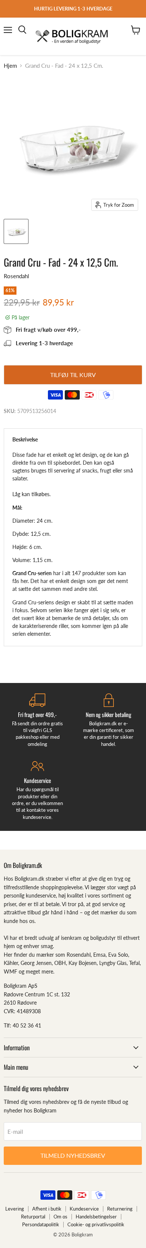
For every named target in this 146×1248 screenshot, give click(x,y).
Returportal (33, 1217)
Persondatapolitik (40, 1224)
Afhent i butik (46, 1209)
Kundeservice (84, 1209)
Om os (60, 1217)
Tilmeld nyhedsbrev (72, 1155)
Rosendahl (16, 276)
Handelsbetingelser (96, 1217)
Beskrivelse (25, 439)
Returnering (120, 1209)
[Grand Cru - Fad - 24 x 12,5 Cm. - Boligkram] (16, 231)
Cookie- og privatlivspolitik (95, 1224)
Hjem (10, 66)
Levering (14, 1209)
